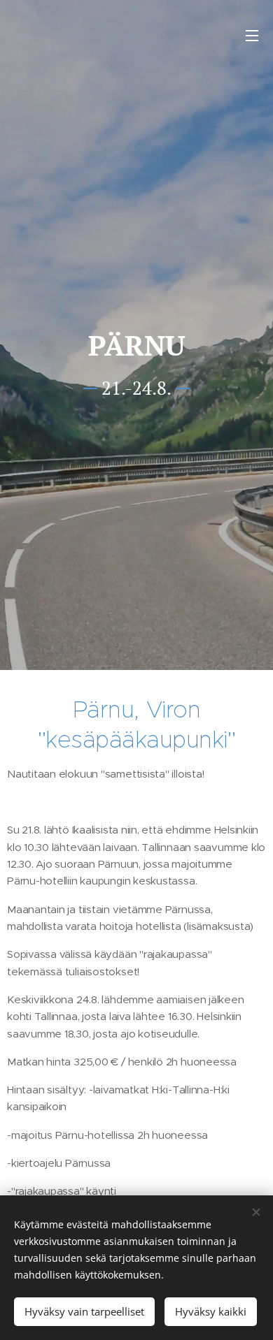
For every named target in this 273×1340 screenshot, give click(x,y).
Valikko (252, 35)
